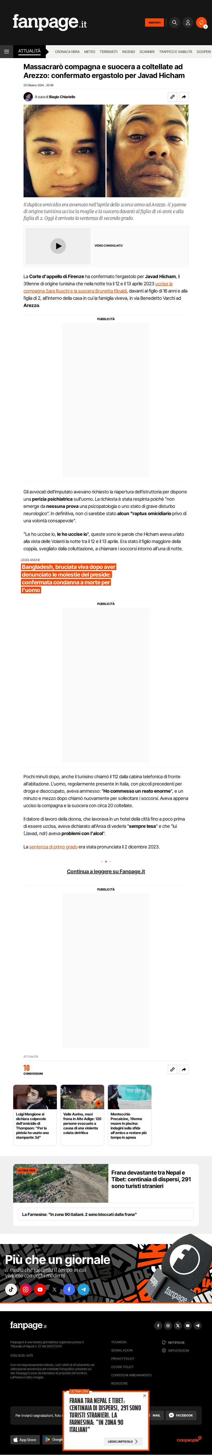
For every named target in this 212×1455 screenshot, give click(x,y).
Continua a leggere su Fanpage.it (106, 871)
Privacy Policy (122, 1358)
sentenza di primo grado (53, 847)
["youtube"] (40, 1289)
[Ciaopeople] (189, 1441)
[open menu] (6, 51)
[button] (183, 96)
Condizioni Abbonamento (131, 1375)
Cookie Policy (122, 1367)
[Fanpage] (28, 1326)
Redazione (119, 1383)
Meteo (89, 52)
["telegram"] (83, 1289)
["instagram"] (26, 1289)
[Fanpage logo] (43, 22)
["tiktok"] (11, 1289)
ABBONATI (154, 22)
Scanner (147, 52)
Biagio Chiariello (62, 97)
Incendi (128, 52)
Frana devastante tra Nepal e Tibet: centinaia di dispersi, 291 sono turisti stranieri (151, 1179)
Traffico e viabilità (175, 52)
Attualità (29, 50)
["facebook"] (69, 1289)
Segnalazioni (122, 1350)
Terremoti (109, 52)
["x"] (54, 1289)
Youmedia (119, 1342)
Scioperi (204, 52)
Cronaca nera (67, 52)
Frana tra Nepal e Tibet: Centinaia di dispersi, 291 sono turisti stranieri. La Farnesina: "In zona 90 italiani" (105, 1415)
